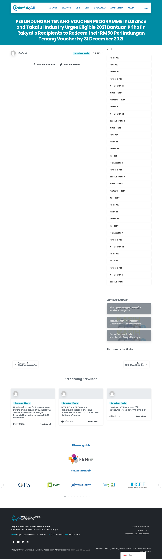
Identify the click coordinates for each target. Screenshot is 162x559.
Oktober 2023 (116, 184)
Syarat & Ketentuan (140, 526)
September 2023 (117, 191)
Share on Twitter (72, 64)
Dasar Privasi (143, 530)
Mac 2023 (113, 226)
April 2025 (114, 107)
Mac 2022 (113, 261)
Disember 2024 (116, 114)
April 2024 (114, 149)
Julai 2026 (114, 58)
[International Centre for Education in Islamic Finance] (138, 485)
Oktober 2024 (116, 128)
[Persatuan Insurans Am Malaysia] (53, 485)
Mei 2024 (113, 142)
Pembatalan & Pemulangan (137, 533)
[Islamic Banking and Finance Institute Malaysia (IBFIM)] (109, 485)
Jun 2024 (113, 135)
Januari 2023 (115, 240)
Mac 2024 (114, 156)
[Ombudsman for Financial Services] (24, 485)
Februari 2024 (116, 163)
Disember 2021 (116, 275)
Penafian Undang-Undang (107, 548)
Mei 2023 (113, 212)
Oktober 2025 (116, 93)
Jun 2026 (113, 65)
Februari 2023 (116, 233)
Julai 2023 (114, 205)
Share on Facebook (46, 64)
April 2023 (114, 219)
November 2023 (117, 177)
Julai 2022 (114, 254)
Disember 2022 (116, 247)
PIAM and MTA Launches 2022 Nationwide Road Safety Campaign (127, 408)
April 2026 (114, 72)
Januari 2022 (115, 268)
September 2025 (117, 100)
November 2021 (116, 282)
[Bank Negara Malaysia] (81, 485)
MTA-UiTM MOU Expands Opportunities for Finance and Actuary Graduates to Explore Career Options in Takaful (80, 411)
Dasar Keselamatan (141, 548)
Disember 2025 (116, 86)
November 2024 (117, 121)
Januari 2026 (115, 79)
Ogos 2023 (114, 198)
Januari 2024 (115, 170)
